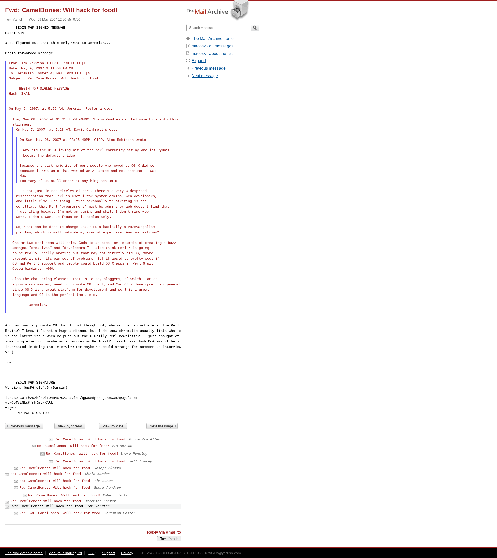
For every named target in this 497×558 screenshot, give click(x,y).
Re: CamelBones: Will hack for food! (91, 439)
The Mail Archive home (213, 38)
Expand (199, 60)
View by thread (70, 426)
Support (108, 553)
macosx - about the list (212, 53)
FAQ (92, 553)
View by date (113, 426)
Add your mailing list (65, 553)
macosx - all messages (212, 46)
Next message (161, 426)
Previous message (25, 426)
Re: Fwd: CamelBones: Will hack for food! (60, 513)
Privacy (127, 553)
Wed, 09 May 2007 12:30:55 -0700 (54, 19)
